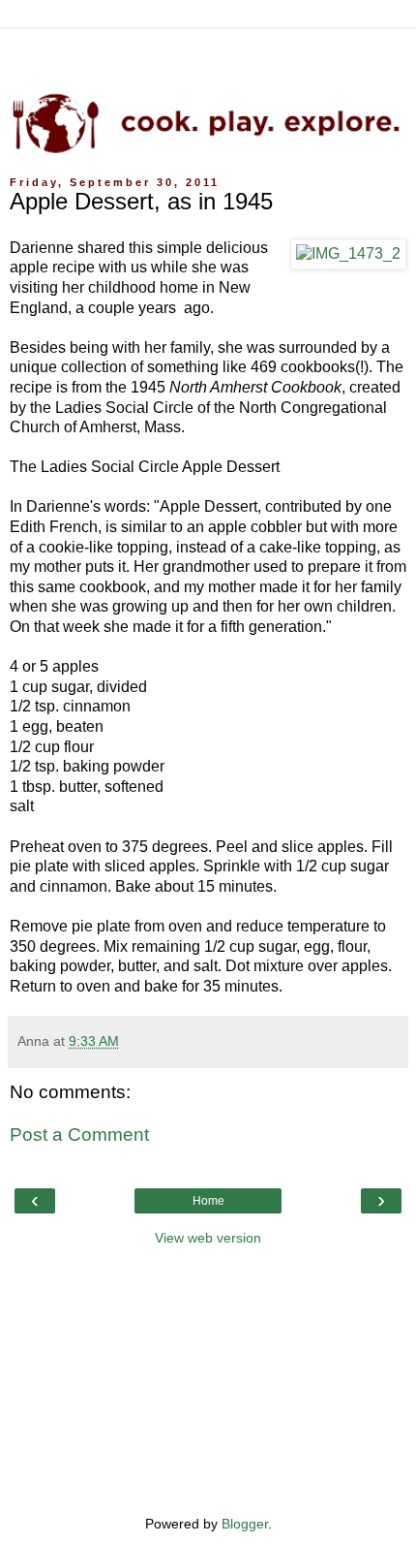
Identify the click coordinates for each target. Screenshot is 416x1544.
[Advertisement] (208, 53)
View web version (208, 1237)
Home (208, 1201)
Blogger (245, 1523)
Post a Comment (79, 1134)
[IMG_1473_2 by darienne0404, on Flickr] (348, 254)
